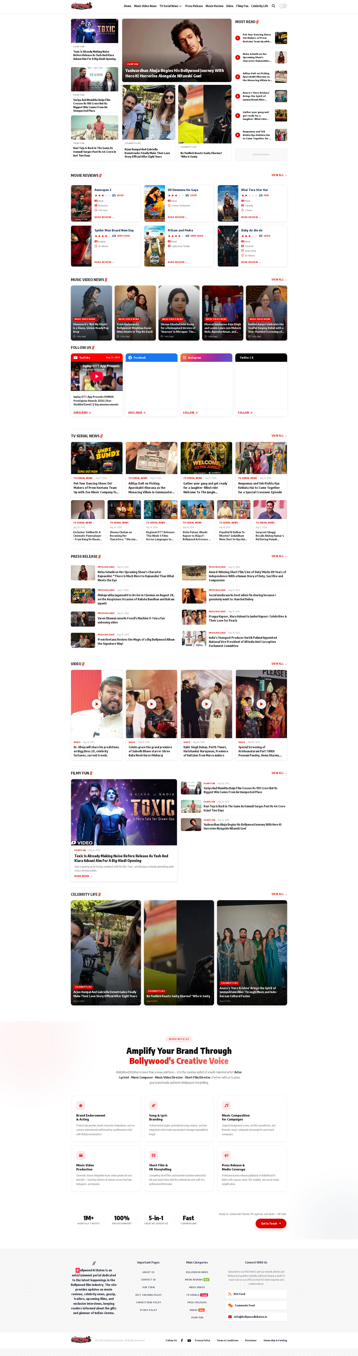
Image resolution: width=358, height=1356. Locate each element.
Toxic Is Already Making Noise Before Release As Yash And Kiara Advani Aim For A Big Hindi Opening (94, 55)
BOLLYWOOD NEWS (197, 1272)
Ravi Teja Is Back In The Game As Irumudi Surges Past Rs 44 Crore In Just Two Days (94, 151)
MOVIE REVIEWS (194, 1279)
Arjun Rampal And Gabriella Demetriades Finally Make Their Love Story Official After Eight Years (147, 153)
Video (229, 6)
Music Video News (145, 6)
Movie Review (214, 6)
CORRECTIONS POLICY (148, 1302)
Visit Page (135, 412)
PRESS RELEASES (197, 1302)
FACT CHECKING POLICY (148, 1295)
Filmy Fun (242, 6)
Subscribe (80, 412)
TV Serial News (169, 6)
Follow (188, 412)
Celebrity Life (259, 6)
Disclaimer (251, 1340)
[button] (283, 6)
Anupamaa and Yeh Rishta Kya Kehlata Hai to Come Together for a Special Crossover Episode (257, 138)
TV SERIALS (193, 1295)
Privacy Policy (202, 1340)
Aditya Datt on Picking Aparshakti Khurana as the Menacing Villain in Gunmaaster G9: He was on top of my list (257, 80)
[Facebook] (182, 1340)
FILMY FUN (197, 1317)
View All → (279, 175)
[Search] (273, 6)
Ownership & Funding (275, 1340)
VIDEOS (194, 1310)
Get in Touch (269, 1223)
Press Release (194, 6)
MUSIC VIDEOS (197, 1287)
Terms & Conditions (227, 1340)
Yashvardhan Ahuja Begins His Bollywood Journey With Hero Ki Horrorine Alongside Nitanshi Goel (174, 73)
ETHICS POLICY (148, 1310)
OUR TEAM (148, 1287)
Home (127, 6)
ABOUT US (148, 1272)
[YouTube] (189, 1340)
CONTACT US (148, 1279)
